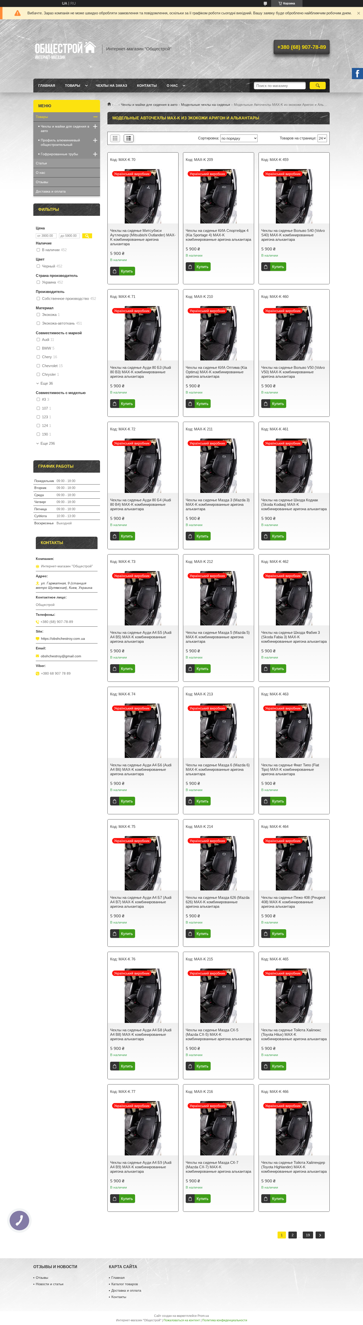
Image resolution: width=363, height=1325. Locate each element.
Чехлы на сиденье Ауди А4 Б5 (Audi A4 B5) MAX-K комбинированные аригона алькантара (140, 636)
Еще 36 (46, 383)
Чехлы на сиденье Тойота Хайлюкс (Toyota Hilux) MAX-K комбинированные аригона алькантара (294, 1034)
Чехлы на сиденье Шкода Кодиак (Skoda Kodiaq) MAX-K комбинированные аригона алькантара (294, 504)
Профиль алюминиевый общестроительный (60, 142)
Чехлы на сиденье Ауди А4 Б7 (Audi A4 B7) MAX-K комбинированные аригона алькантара (140, 901)
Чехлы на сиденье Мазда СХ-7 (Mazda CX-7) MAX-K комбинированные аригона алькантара (218, 1166)
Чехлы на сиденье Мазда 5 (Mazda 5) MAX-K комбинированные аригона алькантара (218, 636)
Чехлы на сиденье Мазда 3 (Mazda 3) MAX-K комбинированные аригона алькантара (218, 504)
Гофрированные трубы (59, 154)
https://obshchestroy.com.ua (63, 638)
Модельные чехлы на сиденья (205, 105)
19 (308, 1235)
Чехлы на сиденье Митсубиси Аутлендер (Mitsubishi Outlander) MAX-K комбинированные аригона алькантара (143, 237)
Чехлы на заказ (111, 86)
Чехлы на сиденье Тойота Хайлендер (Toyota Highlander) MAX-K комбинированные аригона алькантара (294, 1166)
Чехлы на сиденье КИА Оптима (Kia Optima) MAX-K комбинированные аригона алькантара (216, 371)
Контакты (147, 86)
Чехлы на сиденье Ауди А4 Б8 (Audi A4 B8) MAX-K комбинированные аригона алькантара (140, 1034)
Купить (127, 271)
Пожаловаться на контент (181, 1320)
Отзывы (42, 182)
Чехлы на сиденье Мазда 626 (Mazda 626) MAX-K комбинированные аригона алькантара (217, 901)
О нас (172, 86)
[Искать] (318, 85)
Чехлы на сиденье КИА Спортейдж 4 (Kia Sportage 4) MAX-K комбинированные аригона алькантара (218, 235)
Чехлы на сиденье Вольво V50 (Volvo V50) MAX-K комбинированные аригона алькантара (293, 371)
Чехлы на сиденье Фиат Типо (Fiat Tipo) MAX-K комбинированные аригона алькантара (290, 769)
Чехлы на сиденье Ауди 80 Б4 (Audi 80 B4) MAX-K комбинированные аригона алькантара (140, 504)
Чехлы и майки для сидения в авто (149, 105)
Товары (72, 86)
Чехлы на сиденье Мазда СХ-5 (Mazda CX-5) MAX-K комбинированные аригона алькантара (218, 1034)
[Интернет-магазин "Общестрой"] (65, 49)
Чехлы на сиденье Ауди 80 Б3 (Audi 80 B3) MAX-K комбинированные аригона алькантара (140, 371)
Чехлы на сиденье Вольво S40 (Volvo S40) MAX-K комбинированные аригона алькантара (293, 235)
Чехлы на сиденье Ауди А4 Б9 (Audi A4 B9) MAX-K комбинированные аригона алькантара (140, 1166)
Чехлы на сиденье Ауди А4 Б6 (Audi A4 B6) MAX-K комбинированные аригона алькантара (140, 769)
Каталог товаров (124, 1284)
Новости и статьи (49, 1284)
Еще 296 (47, 443)
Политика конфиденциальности (224, 1320)
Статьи (41, 163)
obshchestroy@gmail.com (61, 656)
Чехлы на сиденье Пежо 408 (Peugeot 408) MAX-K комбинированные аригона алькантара (293, 901)
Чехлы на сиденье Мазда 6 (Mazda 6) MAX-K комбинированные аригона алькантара (218, 769)
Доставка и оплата (51, 191)
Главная (46, 86)
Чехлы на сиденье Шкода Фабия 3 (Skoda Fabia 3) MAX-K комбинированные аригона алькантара (294, 636)
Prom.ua (203, 1316)
